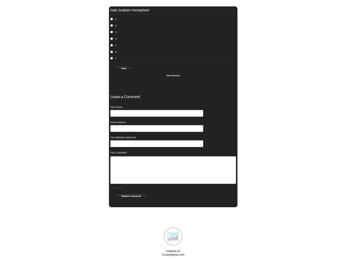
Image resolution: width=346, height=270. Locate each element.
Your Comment (118, 152)
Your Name (116, 107)
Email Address (118, 122)
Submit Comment (131, 196)
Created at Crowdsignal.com (173, 252)
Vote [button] (123, 68)
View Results (173, 75)
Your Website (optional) (123, 137)
